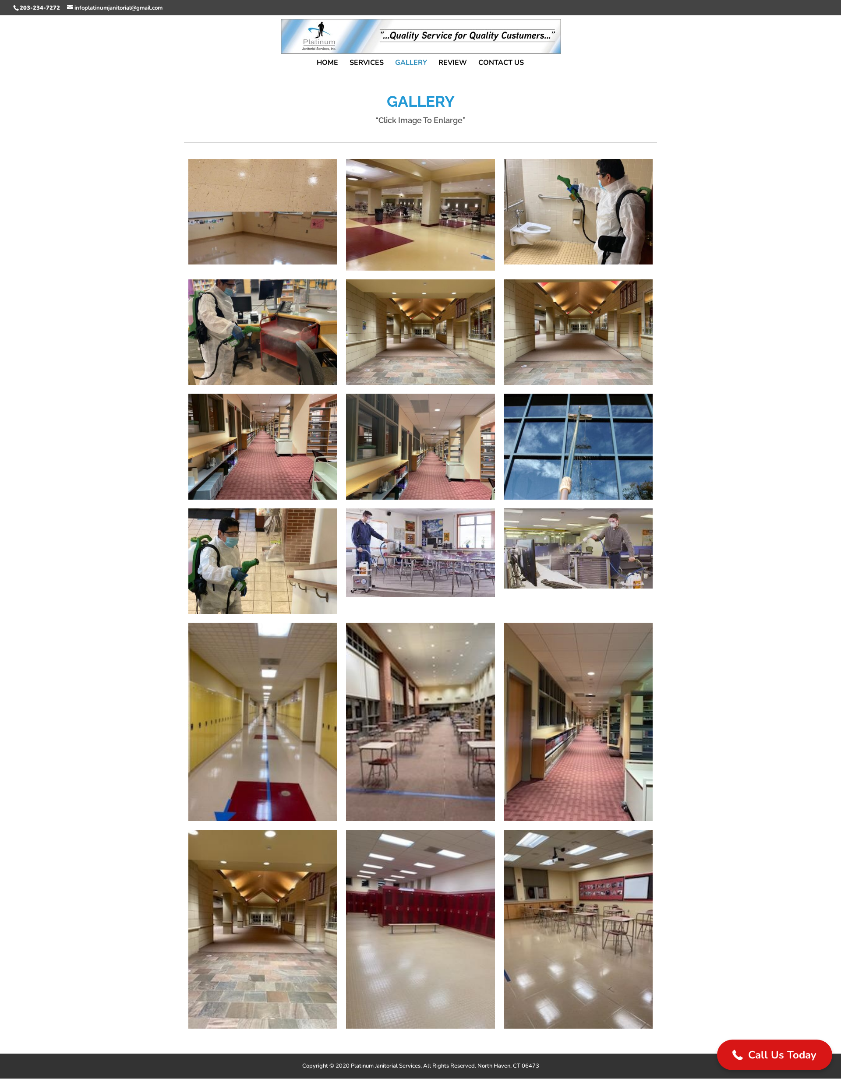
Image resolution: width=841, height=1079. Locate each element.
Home (327, 63)
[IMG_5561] (420, 497)
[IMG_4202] (578, 262)
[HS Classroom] (578, 1026)
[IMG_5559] (578, 383)
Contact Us (501, 63)
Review (452, 63)
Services (367, 63)
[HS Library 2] (420, 819)
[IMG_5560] (262, 497)
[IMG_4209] (262, 612)
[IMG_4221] (262, 383)
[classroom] (262, 819)
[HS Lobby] (262, 1026)
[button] (774, 1055)
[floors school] (262, 262)
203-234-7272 (40, 8)
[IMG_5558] (420, 383)
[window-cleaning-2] (578, 497)
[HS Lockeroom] (420, 1026)
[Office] (578, 586)
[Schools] (420, 594)
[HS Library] (578, 819)
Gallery (411, 63)
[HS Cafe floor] (420, 268)
